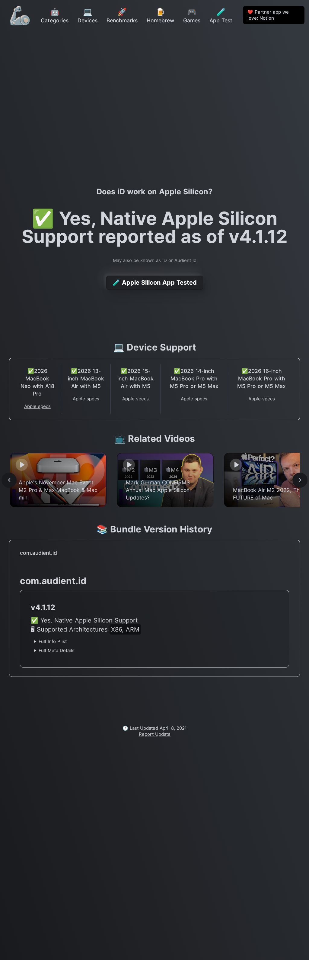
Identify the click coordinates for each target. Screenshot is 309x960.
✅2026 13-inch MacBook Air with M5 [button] (86, 378)
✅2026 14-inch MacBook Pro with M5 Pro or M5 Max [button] (194, 378)
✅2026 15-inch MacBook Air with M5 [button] (135, 378)
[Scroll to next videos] (299, 480)
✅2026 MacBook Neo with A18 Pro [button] (37, 382)
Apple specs (37, 406)
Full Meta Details (57, 650)
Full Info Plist (53, 641)
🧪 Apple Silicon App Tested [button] (155, 282)
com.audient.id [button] (38, 553)
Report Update (154, 734)
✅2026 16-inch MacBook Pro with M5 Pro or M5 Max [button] (261, 378)
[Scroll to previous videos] (9, 480)
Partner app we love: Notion (268, 15)
